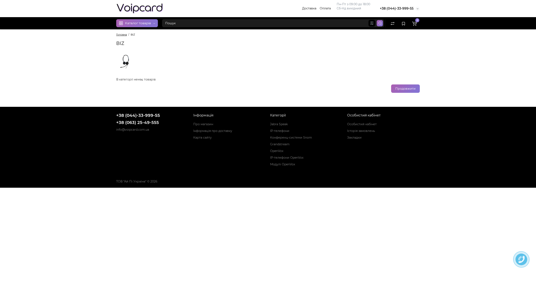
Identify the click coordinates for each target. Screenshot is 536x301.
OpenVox (276, 151)
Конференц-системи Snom (291, 137)
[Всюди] (371, 23)
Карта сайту (202, 137)
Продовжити (405, 89)
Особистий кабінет (362, 124)
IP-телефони (279, 131)
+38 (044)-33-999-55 (397, 8)
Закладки (354, 137)
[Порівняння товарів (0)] (392, 23)
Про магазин (203, 124)
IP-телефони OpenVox (286, 157)
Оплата (325, 8)
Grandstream (280, 144)
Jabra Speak (279, 124)
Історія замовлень (361, 131)
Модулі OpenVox (282, 164)
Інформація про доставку (212, 131)
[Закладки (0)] (403, 23)
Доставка (309, 8)
